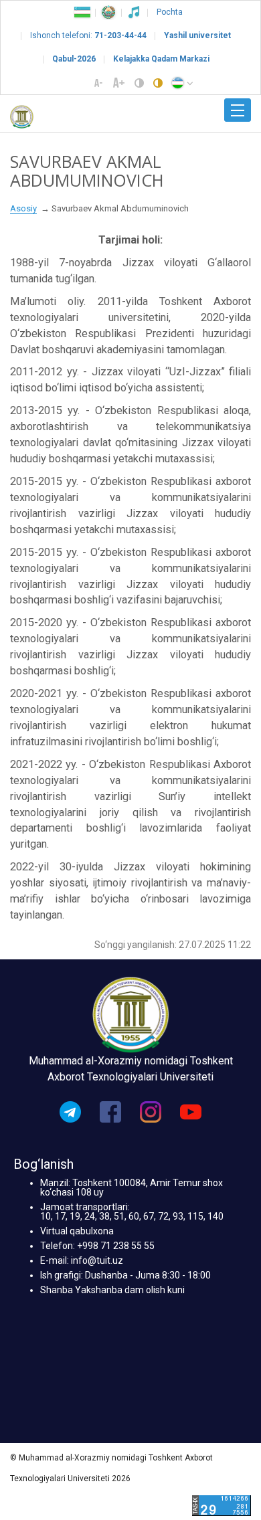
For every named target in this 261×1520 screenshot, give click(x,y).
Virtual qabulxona (77, 1231)
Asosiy (23, 208)
